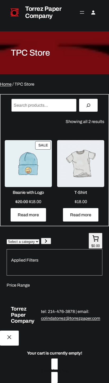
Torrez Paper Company (43, 12)
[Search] (88, 105)
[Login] (93, 12)
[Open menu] (82, 12)
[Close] (9, 338)
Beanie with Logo (28, 192)
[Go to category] (46, 241)
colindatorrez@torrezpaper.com (70, 318)
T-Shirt (80, 192)
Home (6, 84)
